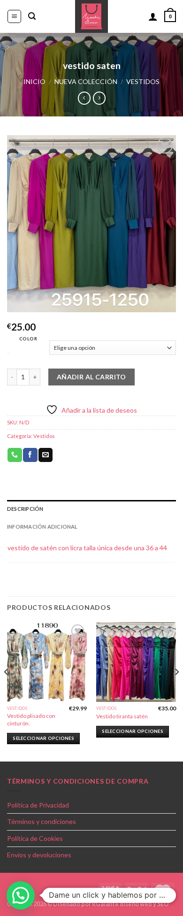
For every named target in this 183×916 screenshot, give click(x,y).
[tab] (91, 509)
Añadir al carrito (91, 377)
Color (28, 339)
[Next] (176, 691)
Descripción (25, 509)
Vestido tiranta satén (122, 716)
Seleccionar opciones (43, 738)
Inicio (34, 81)
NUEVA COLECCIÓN (85, 81)
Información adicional (42, 526)
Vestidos (143, 81)
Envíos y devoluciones (39, 855)
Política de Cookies (35, 838)
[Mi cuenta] (153, 16)
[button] (21, 895)
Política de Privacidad (38, 805)
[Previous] (6, 691)
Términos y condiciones (41, 821)
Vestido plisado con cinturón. (31, 719)
